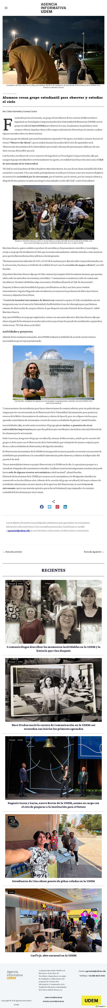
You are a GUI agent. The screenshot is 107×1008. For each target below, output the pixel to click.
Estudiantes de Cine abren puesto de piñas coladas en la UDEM (53, 881)
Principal (12, 584)
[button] (41, 507)
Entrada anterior (12, 552)
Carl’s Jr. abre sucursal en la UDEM (53, 955)
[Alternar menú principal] (6, 7)
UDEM (20, 584)
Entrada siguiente (94, 552)
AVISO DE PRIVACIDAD (53, 997)
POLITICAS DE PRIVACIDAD (53, 1001)
